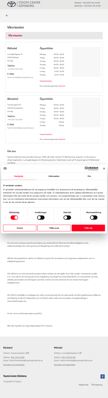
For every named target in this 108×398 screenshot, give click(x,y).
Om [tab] (89, 176)
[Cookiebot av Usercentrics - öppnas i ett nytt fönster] (86, 168)
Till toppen (96, 384)
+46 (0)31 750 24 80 (91, 3)
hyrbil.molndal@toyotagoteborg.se (20, 77)
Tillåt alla (88, 228)
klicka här (61, 86)
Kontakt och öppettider (14, 364)
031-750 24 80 (68, 357)
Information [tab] (54, 176)
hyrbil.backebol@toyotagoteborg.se (20, 128)
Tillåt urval (54, 228)
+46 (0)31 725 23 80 (92, 6)
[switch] (41, 217)
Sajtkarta (83, 384)
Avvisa (20, 228)
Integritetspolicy (46, 81)
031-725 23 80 (17, 357)
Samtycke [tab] (18, 176)
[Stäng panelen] (104, 168)
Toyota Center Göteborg (14, 375)
